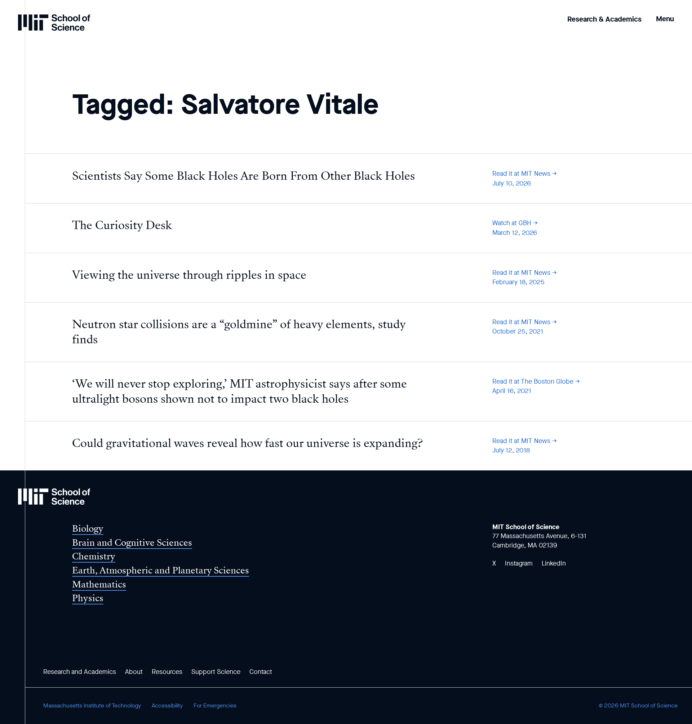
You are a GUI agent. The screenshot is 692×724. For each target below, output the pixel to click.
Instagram (519, 563)
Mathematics (99, 584)
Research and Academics (79, 671)
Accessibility (167, 705)
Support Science (215, 671)
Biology (87, 528)
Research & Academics (604, 19)
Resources (167, 671)
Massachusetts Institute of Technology (92, 705)
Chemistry (93, 556)
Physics (87, 598)
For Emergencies (215, 705)
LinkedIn (554, 563)
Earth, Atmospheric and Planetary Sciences (160, 570)
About (134, 671)
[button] (665, 14)
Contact (260, 671)
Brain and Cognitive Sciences (132, 542)
